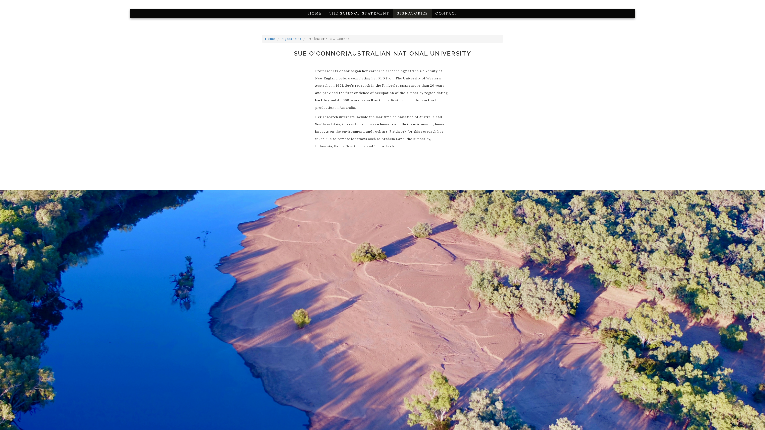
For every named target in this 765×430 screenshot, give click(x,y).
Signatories (412, 13)
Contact (446, 13)
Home (315, 13)
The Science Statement (359, 13)
